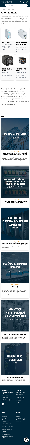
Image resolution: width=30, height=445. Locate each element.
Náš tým (18, 416)
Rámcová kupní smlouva (7, 426)
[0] (26, 2)
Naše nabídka (5, 418)
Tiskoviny (4, 431)
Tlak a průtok (19, 400)
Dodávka (4, 420)
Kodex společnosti (6, 434)
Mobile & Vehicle (20, 399)
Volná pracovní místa (7, 438)
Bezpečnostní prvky (20, 397)
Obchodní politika (6, 421)
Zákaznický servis (20, 415)
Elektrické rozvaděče (20, 392)
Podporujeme (5, 433)
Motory (17, 395)
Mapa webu (18, 404)
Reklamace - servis (20, 418)
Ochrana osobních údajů (7, 436)
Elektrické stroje (19, 394)
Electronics (18, 402)
